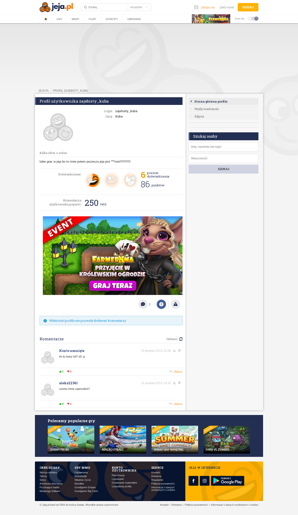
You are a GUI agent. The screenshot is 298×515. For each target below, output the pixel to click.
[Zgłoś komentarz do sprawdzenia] (175, 350)
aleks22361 (68, 383)
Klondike (79, 483)
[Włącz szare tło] (253, 18)
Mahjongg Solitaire (50, 491)
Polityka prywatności (163, 483)
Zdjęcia (199, 116)
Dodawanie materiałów (124, 483)
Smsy (43, 480)
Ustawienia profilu (122, 486)
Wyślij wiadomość (206, 109)
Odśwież (171, 339)
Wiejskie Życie (82, 480)
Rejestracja (118, 475)
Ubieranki (134, 19)
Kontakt (155, 472)
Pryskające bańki (49, 487)
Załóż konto (227, 7)
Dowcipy (112, 19)
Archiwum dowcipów (51, 483)
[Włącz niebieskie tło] (256, 18)
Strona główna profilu (210, 101)
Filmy (92, 19)
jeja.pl (43, 90)
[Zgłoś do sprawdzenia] (176, 304)
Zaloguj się (208, 7)
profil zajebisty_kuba (70, 90)
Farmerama (81, 472)
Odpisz (178, 371)
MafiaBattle (80, 476)
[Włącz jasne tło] (250, 18)
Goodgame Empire (85, 487)
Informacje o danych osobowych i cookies (163, 488)
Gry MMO (82, 467)
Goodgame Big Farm (86, 491)
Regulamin (157, 480)
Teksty (43, 476)
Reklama (156, 476)
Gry (59, 19)
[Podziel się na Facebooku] (161, 304)
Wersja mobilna (48, 472)
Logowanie (118, 479)
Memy (75, 19)
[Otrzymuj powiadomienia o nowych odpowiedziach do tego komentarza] (180, 350)
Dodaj (248, 7)
